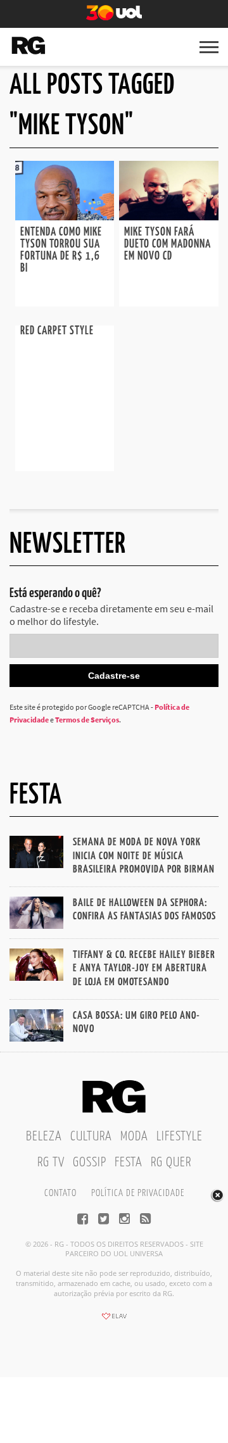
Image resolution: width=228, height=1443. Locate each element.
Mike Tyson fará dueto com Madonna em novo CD (167, 244)
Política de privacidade (137, 1193)
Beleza (44, 1136)
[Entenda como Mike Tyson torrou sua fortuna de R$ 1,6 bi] (64, 216)
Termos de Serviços (87, 719)
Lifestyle (179, 1136)
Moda (134, 1136)
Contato (60, 1193)
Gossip (89, 1162)
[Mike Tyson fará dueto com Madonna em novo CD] (168, 216)
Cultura (91, 1136)
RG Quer (171, 1162)
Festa (128, 1162)
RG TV (51, 1162)
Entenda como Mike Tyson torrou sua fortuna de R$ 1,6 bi (61, 250)
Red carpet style (57, 331)
